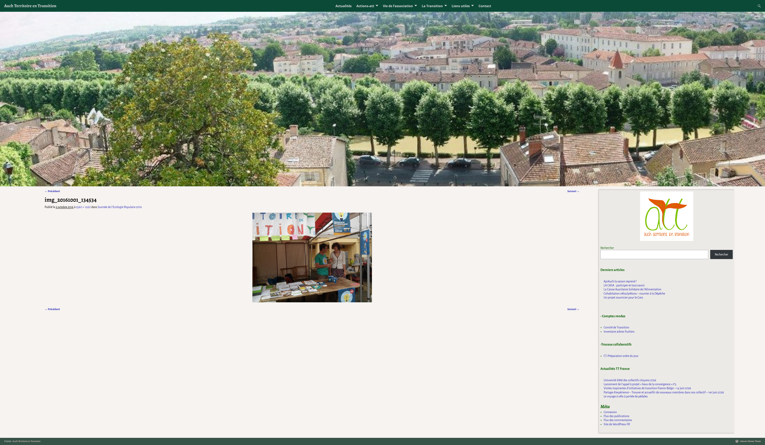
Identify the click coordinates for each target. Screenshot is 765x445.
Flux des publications (616, 416)
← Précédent (52, 191)
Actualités (343, 6)
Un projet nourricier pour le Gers (623, 297)
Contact (485, 6)
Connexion (610, 412)
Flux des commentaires (618, 420)
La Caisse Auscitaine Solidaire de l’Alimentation (632, 289)
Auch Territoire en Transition (30, 6)
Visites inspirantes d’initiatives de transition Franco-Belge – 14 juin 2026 (647, 388)
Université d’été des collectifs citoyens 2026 (630, 380)
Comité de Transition (616, 327)
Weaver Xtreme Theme (750, 441)
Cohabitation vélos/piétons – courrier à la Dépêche (634, 293)
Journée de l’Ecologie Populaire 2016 (120, 207)
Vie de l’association (398, 6)
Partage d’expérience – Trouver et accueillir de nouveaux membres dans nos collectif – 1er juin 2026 (664, 392)
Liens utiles (461, 6)
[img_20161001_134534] (312, 257)
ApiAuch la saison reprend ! (620, 281)
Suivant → (573, 191)
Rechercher (607, 248)
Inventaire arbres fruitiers (619, 331)
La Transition (432, 6)
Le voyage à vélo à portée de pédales (626, 396)
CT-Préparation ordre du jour (621, 356)
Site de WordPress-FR (617, 424)
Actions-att (365, 6)
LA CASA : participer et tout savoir (624, 285)
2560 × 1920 (83, 207)
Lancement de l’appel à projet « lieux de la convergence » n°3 (640, 384)
